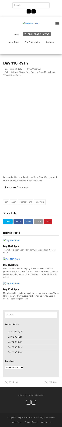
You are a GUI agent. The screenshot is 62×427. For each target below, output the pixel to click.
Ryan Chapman (34, 69)
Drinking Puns (37, 72)
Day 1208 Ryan (15, 337)
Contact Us (46, 422)
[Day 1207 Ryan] (11, 240)
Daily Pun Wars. (24, 417)
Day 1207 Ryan (11, 246)
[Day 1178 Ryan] (11, 259)
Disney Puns (24, 72)
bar (6, 202)
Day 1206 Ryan (15, 347)
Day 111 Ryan (51, 382)
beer (14, 202)
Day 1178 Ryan (11, 265)
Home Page (16, 422)
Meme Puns (49, 72)
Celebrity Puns (11, 72)
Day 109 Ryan (11, 382)
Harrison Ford (26, 202)
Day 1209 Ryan (15, 331)
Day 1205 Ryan (15, 352)
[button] (57, 23)
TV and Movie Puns (12, 75)
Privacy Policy (31, 422)
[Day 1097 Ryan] (11, 283)
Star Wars (40, 202)
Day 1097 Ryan (11, 289)
